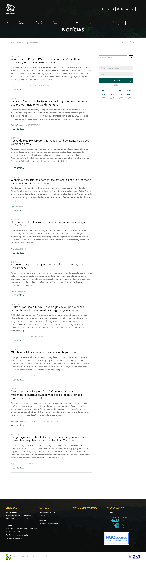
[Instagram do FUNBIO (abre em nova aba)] (118, 9)
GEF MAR (31, 376)
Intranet (110, 512)
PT (133, 9)
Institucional (91, 22)
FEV (112, 90)
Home (9, 23)
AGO (129, 94)
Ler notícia (18, 90)
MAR (121, 90)
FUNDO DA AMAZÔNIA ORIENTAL (40, 86)
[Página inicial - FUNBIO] (16, 9)
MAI (103, 94)
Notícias (103, 23)
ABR (129, 90)
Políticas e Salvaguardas (49, 523)
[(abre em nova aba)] (116, 523)
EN (138, 9)
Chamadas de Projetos (41, 23)
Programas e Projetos (23, 23)
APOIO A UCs (32, 464)
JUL (120, 94)
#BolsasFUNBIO (20, 207)
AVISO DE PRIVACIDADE (85, 508)
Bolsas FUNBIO (55, 23)
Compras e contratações (116, 23)
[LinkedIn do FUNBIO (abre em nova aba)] (122, 9)
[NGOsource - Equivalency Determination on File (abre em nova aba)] (116, 539)
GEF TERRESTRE (33, 125)
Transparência (133, 22)
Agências (67, 22)
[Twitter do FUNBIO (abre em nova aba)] (113, 9)
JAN (103, 90)
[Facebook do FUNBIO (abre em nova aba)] (109, 9)
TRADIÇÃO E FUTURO (35, 337)
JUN (112, 94)
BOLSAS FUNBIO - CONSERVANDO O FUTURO (45, 422)
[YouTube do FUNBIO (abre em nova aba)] (127, 9)
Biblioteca (78, 23)
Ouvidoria (43, 520)
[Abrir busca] (102, 9)
